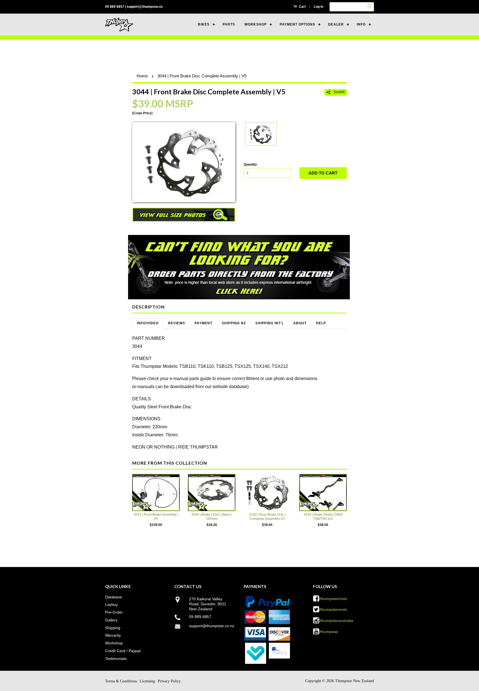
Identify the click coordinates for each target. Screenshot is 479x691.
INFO (361, 24)
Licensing (147, 681)
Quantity (250, 164)
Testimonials (116, 658)
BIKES (204, 24)
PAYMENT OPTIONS (297, 24)
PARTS (229, 24)
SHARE (339, 92)
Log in (318, 7)
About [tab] (300, 323)
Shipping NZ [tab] (234, 323)
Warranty (113, 635)
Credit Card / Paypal (123, 651)
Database (113, 597)
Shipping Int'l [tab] (269, 323)
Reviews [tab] (176, 323)
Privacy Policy (169, 681)
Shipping (112, 628)
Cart (302, 7)
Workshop (114, 643)
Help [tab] (321, 323)
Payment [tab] (203, 323)
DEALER (336, 24)
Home (142, 76)
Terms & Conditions (121, 681)
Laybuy (111, 604)
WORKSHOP (255, 24)
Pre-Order (114, 612)
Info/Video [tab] (148, 323)
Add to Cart (323, 173)
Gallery (111, 620)
